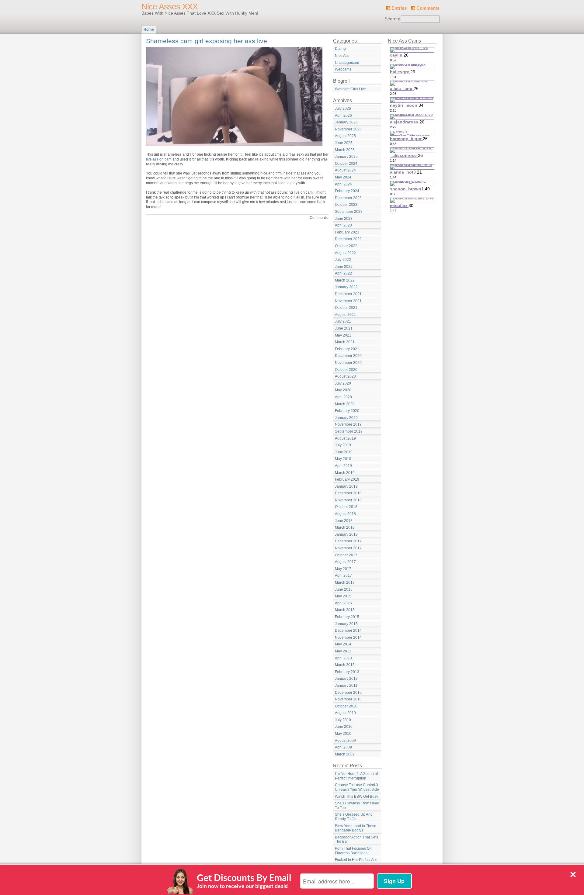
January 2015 (346, 624)
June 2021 (344, 328)
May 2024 (343, 177)
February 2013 (347, 672)
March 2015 (345, 610)
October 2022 (346, 246)
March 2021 (345, 342)
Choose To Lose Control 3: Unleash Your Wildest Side (357, 787)
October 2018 (346, 507)
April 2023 (343, 225)
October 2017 (346, 555)
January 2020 (346, 418)
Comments (428, 8)
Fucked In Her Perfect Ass (356, 860)
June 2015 (344, 589)
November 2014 (348, 637)
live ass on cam (159, 159)
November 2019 (348, 424)
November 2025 (348, 129)
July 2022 (343, 259)
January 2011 (346, 685)
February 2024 (347, 191)
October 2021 (346, 308)
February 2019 (347, 479)
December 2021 (348, 294)
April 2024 (343, 184)
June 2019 (344, 452)
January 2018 (346, 534)
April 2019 (343, 466)
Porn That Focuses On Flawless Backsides (353, 850)
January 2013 (346, 678)
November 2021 (348, 301)
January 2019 (346, 486)
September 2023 (349, 211)
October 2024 (346, 163)
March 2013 (345, 665)
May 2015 (343, 596)
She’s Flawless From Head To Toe (357, 805)
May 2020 (343, 390)
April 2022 (343, 273)
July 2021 (343, 321)
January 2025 (346, 156)
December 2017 (348, 541)
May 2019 (343, 459)
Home (149, 29)
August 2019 (345, 438)
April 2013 (343, 658)
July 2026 (343, 108)
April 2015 (343, 603)
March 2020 (345, 404)
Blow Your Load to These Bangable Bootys (355, 828)
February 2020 (347, 411)
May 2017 (343, 569)
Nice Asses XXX (169, 6)
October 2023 (346, 204)
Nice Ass (342, 56)
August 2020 (345, 376)
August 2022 (345, 253)
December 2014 (348, 630)
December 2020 (348, 356)
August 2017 (345, 562)
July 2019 (343, 445)
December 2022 (348, 239)
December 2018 (348, 493)
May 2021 (343, 335)
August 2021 (345, 315)
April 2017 (343, 575)
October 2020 (346, 370)
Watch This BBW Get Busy (356, 796)
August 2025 (345, 136)
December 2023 (348, 198)
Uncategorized (347, 62)
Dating (340, 49)
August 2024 (345, 170)
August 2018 (345, 514)
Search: (392, 18)
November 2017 (348, 548)
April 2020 (343, 397)
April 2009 (343, 747)
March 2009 (345, 754)
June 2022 (344, 266)
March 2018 (345, 527)
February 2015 (347, 617)
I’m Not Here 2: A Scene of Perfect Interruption (356, 776)
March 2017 (345, 582)
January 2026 (346, 122)
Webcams (343, 69)
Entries (399, 8)
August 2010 (345, 713)
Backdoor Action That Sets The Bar (356, 839)
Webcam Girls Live (350, 89)
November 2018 (348, 500)
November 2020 (348, 363)
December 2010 (348, 692)
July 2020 (343, 383)
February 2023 (347, 232)
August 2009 (345, 740)
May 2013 (343, 651)
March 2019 (345, 473)
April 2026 (343, 115)
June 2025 (344, 143)
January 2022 (346, 287)
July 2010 (343, 720)
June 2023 (344, 218)
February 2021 (347, 349)
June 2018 (344, 521)
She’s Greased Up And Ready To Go (354, 816)
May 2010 (343, 733)
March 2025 (345, 150)
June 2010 (344, 726)
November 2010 (348, 699)
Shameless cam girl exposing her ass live (206, 40)
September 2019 (349, 431)
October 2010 (346, 706)
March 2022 (345, 280)
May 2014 (343, 644)
